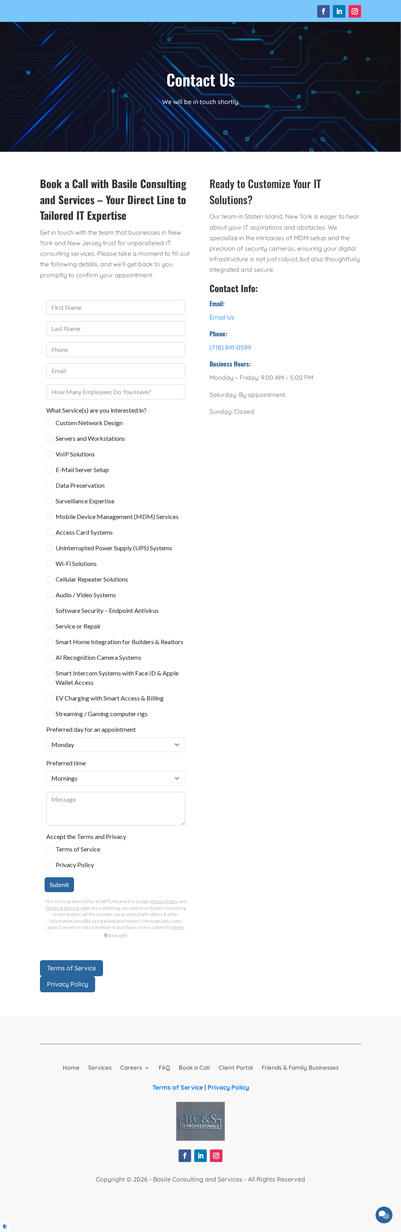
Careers (131, 1067)
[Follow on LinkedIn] (339, 11)
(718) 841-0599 (230, 347)
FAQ (164, 1067)
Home (71, 1067)
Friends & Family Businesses (300, 1067)
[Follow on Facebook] (323, 11)
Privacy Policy (67, 984)
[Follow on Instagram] (355, 11)
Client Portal (236, 1067)
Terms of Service (71, 968)
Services (100, 1067)
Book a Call (194, 1067)
